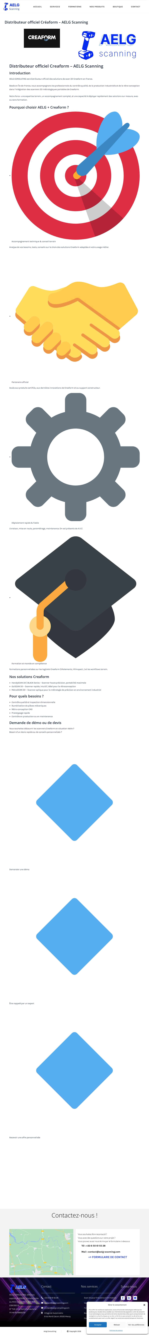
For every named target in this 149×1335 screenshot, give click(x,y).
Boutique (118, 6)
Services (55, 6)
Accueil (37, 6)
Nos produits (97, 6)
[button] (144, 1305)
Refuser (117, 1325)
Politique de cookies (116, 1330)
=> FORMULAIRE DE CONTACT (107, 1257)
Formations (74, 6)
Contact (135, 6)
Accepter (98, 1325)
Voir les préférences (136, 1325)
